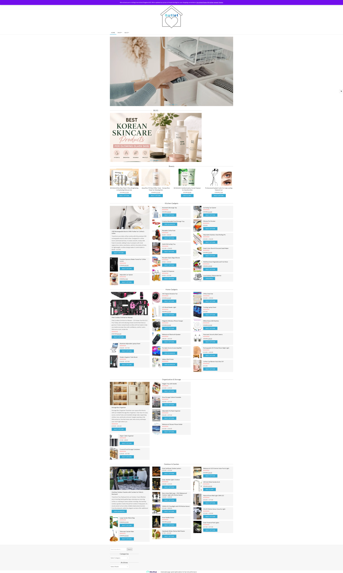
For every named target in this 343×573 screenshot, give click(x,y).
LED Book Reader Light (169, 306)
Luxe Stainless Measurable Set (212, 274)
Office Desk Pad (208, 293)
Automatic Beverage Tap (169, 206)
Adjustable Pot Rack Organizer (171, 410)
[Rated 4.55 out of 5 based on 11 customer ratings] (134, 532)
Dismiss (220, 2)
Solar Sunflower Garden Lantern (171, 467)
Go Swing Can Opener (209, 206)
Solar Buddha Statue (168, 516)
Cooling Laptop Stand (209, 306)
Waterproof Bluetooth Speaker (171, 333)
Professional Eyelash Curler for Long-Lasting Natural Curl (218, 188)
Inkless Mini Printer (168, 358)
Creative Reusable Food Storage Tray (173, 220)
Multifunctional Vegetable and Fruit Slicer (215, 261)
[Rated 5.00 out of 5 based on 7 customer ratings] (217, 208)
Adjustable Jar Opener (126, 273)
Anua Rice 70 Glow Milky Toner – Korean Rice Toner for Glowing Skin (156, 188)
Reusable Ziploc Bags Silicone (171, 257)
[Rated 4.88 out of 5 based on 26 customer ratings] (176, 258)
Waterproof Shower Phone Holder (172, 423)
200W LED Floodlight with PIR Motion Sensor (176, 505)
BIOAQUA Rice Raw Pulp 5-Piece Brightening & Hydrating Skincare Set (124, 188)
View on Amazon (169, 223)
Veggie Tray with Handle (169, 382)
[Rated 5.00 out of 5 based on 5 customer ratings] (217, 483)
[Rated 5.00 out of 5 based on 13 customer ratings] (217, 335)
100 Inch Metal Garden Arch (211, 481)
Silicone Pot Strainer (209, 220)
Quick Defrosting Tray (169, 243)
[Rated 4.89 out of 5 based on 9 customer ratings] (134, 358)
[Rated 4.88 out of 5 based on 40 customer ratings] (217, 308)
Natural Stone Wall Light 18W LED (213, 494)
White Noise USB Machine (211, 320)
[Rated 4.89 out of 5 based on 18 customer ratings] (217, 321)
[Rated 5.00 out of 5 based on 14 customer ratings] (176, 411)
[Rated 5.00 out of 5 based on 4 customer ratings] (134, 262)
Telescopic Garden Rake (127, 530)
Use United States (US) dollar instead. (207, 2)
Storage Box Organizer (119, 406)
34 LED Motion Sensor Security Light (214, 508)
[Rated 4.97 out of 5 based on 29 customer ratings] (217, 523)
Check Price (209, 277)
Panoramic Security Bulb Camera (213, 333)
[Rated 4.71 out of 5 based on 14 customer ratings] (217, 222)
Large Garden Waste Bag (127, 517)
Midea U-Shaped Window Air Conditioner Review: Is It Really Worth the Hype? (133, 146)
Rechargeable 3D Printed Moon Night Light (216, 347)
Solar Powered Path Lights (211, 521)
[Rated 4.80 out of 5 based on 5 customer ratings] (217, 349)
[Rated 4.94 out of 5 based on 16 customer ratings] (176, 398)
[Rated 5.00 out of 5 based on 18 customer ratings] (176, 321)
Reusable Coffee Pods (168, 229)
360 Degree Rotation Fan (169, 293)
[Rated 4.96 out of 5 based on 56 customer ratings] (217, 294)
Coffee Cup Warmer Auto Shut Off (213, 360)
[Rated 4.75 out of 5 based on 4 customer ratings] (217, 469)
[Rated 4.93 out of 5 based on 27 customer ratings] (176, 360)
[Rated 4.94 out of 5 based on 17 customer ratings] (176, 294)
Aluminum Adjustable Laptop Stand (130, 342)
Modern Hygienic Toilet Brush (128, 356)
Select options (124, 194)
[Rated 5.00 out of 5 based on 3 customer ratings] (134, 436)
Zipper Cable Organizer (127, 435)
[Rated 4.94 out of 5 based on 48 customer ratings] (176, 308)
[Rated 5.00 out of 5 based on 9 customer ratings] (217, 496)
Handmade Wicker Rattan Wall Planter (173, 530)
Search (130, 548)
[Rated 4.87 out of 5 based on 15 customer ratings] (176, 384)
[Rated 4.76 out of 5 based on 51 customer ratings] (176, 208)
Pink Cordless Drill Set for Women (122, 316)
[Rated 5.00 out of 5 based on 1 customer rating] (130, 330)
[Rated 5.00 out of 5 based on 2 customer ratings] (217, 249)
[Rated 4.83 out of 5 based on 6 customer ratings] (176, 245)
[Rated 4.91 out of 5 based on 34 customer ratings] (217, 262)
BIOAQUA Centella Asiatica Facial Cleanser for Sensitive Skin (187, 188)
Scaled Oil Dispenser (168, 270)
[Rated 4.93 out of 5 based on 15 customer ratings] (176, 231)
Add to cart (187, 194)
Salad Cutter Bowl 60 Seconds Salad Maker (216, 247)
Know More (119, 98)
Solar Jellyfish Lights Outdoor (171, 478)
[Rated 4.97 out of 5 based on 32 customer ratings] (176, 272)
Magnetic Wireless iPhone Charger (172, 320)
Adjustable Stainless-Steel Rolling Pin (214, 234)
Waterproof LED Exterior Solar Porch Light (216, 467)
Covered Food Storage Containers (130, 448)
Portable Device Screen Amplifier (172, 347)
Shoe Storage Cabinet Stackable (171, 396)
